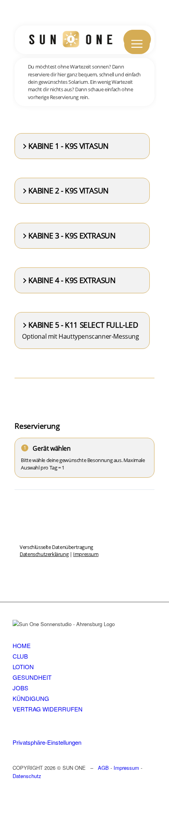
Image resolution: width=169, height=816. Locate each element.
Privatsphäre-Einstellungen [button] (47, 742)
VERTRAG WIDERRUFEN (48, 709)
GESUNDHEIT (32, 677)
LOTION (23, 667)
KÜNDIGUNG (31, 698)
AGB (103, 767)
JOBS (20, 688)
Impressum (126, 767)
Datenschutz (27, 776)
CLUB (20, 656)
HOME (22, 645)
